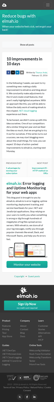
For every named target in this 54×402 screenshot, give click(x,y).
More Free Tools (37, 364)
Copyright (19, 276)
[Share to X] (13, 72)
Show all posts (27, 44)
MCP (40, 339)
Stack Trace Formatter (40, 353)
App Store (7, 336)
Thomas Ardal (41, 72)
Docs (22, 336)
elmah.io (13, 183)
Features (6, 325)
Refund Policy (37, 387)
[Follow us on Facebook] (27, 397)
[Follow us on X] (20, 397)
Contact (24, 329)
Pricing (5, 329)
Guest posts (34, 276)
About (23, 325)
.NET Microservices (11, 353)
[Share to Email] (22, 72)
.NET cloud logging (27, 110)
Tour (4, 332)
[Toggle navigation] (48, 5)
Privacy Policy (22, 387)
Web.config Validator (39, 350)
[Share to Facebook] (8, 72)
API (40, 336)
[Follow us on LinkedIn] (34, 397)
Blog (22, 332)
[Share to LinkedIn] (17, 72)
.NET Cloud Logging (12, 357)
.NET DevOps (9, 350)
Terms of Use (9, 387)
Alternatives (44, 332)
